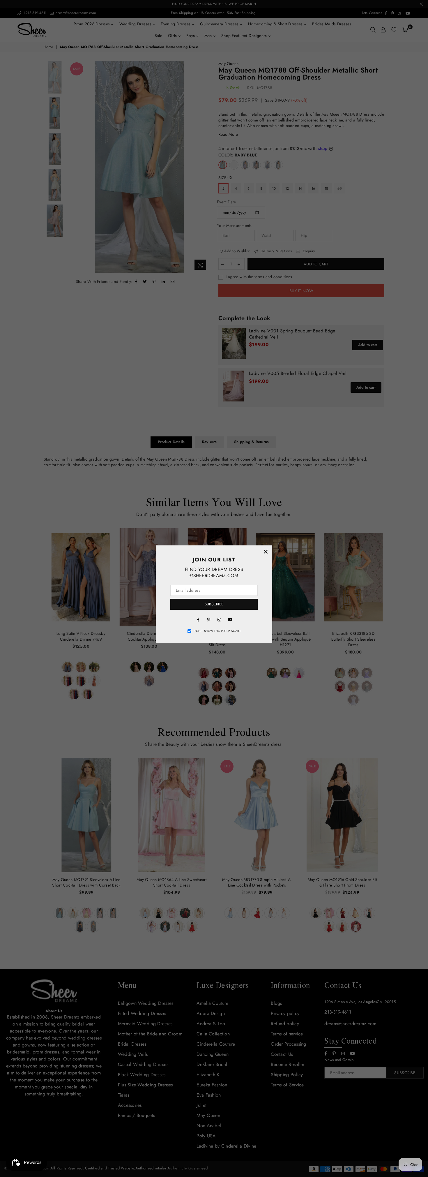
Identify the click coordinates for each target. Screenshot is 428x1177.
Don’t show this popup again (217, 631)
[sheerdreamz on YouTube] (230, 619)
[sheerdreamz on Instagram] (219, 619)
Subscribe (214, 604)
